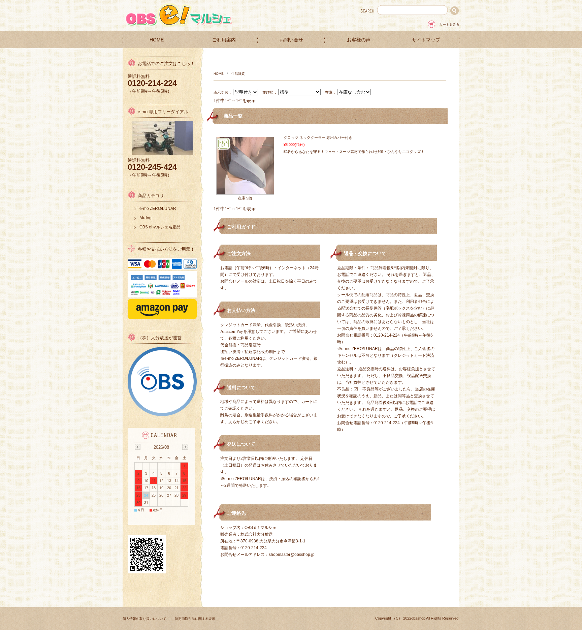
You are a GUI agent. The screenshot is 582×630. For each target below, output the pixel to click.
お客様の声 (358, 39)
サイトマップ (426, 39)
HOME (157, 39)
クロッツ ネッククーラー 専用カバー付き (318, 137)
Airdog (145, 218)
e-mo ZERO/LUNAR (157, 208)
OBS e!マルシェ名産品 (160, 227)
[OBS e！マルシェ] (180, 26)
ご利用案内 (224, 39)
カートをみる (449, 24)
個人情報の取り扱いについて (144, 619)
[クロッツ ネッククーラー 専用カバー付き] (245, 191)
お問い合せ (291, 39)
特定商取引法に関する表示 (195, 619)
